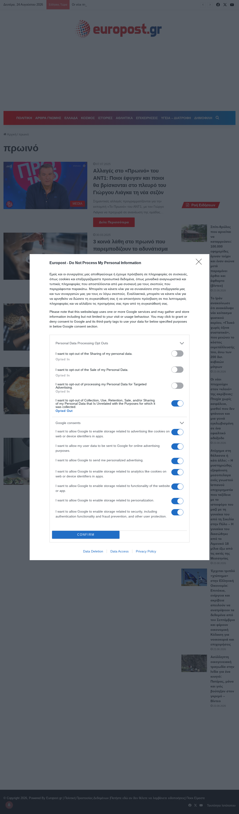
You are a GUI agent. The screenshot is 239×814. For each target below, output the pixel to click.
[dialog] (119, 407)
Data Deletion (93, 551)
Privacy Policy (146, 551)
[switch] (177, 353)
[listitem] (119, 343)
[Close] (200, 263)
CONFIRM (86, 534)
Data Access (119, 551)
